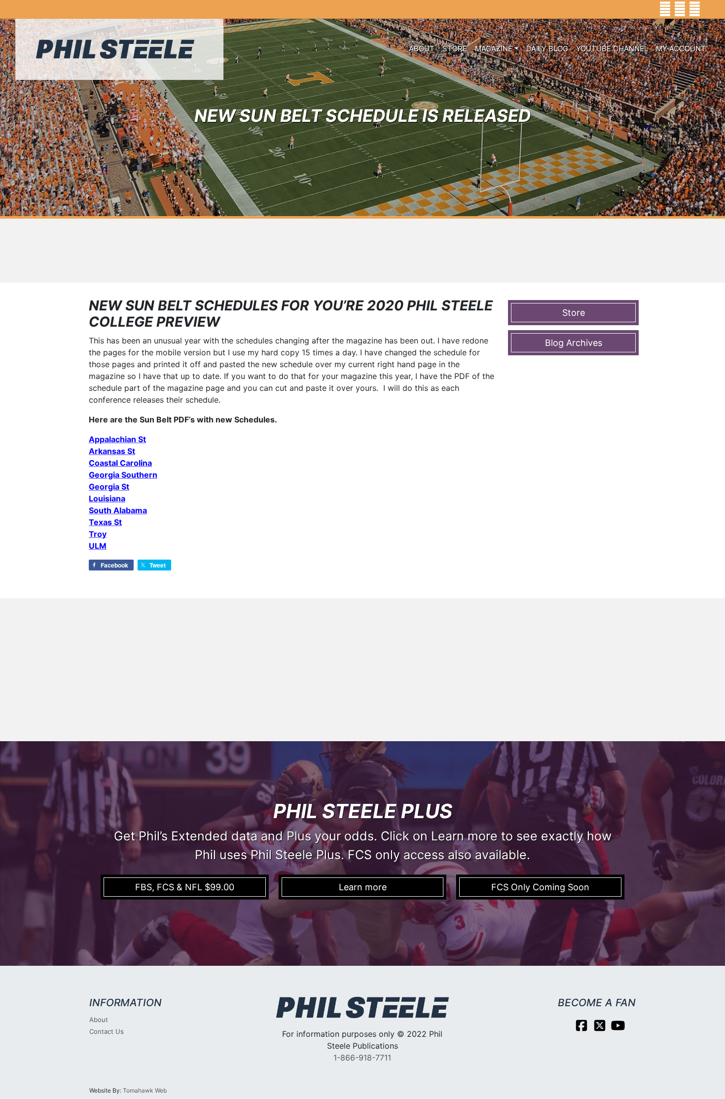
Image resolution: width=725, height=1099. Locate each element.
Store (454, 48)
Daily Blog (547, 48)
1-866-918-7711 (362, 1057)
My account (681, 48)
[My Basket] (710, 9)
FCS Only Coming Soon (540, 887)
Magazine (493, 48)
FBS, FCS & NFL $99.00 (184, 887)
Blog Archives (573, 343)
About (422, 48)
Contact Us (106, 1031)
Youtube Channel (612, 48)
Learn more (363, 887)
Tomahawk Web (145, 1090)
